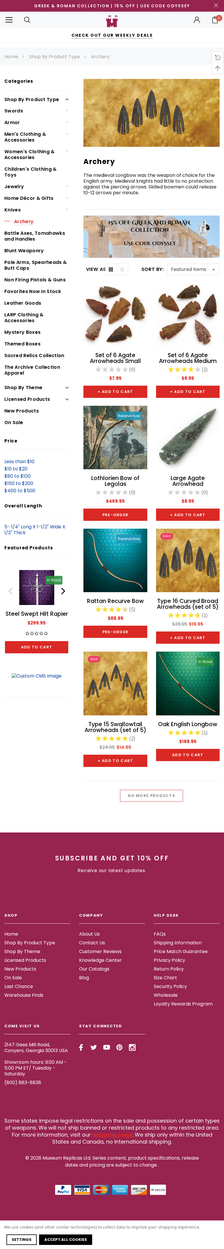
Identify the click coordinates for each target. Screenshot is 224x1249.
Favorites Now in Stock (32, 291)
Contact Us (92, 942)
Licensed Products (27, 399)
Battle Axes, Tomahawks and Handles (34, 236)
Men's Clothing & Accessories (25, 137)
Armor (12, 122)
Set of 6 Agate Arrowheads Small (115, 358)
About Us (89, 934)
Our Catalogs (94, 969)
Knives (12, 210)
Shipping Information (178, 942)
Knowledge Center (100, 960)
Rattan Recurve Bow (115, 601)
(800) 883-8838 (22, 1082)
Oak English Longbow (187, 724)
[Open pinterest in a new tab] (119, 1047)
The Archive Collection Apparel (32, 370)
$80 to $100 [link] (17, 476)
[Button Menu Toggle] (9, 20)
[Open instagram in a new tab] (132, 1047)
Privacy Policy (169, 960)
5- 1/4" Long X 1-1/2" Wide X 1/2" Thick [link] (34, 529)
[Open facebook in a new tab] (81, 1047)
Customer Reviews (100, 951)
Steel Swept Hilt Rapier (37, 614)
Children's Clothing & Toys (30, 172)
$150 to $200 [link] (18, 483)
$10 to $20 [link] (15, 468)
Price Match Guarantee (181, 951)
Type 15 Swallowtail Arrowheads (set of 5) (115, 727)
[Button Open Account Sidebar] (197, 19)
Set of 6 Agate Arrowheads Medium (188, 358)
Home (11, 56)
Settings (22, 1239)
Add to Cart (36, 647)
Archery (100, 56)
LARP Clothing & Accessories (24, 317)
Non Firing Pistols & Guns (35, 279)
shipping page (112, 1134)
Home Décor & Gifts (29, 198)
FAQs (160, 934)
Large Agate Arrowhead (188, 481)
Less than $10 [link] (19, 461)
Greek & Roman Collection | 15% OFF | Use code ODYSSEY (112, 6)
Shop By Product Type (54, 56)
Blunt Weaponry (24, 250)
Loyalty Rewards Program (183, 1004)
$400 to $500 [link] (19, 490)
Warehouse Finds (23, 995)
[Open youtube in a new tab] (106, 1047)
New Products (21, 410)
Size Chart (165, 977)
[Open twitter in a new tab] (93, 1047)
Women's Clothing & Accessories (29, 154)
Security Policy (170, 986)
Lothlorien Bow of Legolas (115, 481)
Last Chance (18, 986)
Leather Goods (22, 303)
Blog (84, 977)
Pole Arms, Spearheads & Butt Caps (35, 265)
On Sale (13, 422)
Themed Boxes (22, 344)
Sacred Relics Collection (34, 355)
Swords (13, 110)
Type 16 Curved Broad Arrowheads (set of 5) (188, 604)
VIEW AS (95, 269)
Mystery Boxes (22, 332)
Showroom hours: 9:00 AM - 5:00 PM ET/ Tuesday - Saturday (35, 1068)
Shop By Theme (23, 387)
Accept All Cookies (65, 1239)
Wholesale (166, 995)
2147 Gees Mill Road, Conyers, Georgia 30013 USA (36, 1047)
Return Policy (169, 969)
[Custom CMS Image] (37, 675)
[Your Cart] (215, 19)
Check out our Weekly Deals (112, 35)
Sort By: (152, 269)
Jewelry (14, 186)
